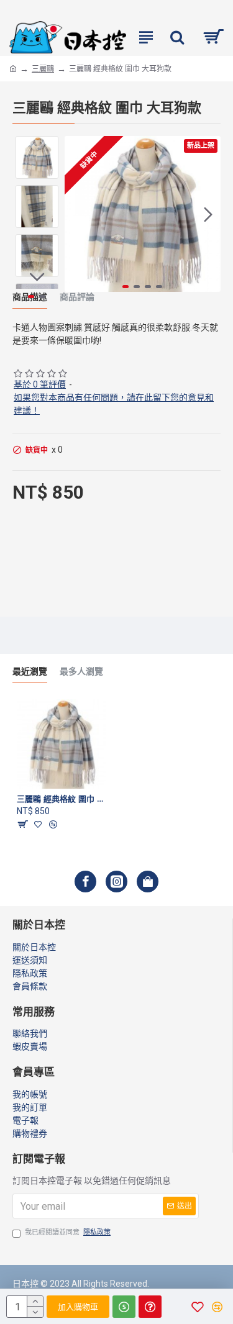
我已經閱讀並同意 (68, 1232)
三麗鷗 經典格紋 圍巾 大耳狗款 (61, 799)
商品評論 (77, 297)
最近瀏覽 (29, 671)
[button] (77, 214)
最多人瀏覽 (81, 671)
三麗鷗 (43, 69)
